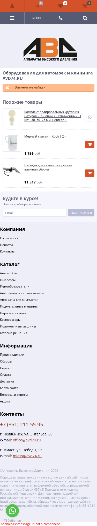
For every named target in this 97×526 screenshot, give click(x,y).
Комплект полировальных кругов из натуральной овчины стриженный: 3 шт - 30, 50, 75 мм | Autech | (52, 116)
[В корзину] (89, 144)
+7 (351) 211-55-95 (21, 424)
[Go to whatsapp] (12, 510)
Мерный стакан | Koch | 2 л (45, 136)
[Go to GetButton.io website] (12, 520)
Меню (36, 18)
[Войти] (12, 6)
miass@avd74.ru (27, 455)
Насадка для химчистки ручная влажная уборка (48, 167)
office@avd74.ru (27, 440)
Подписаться (81, 213)
